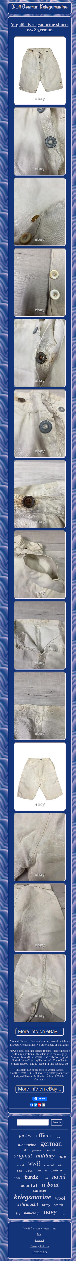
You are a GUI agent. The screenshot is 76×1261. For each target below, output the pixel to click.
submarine (26, 1144)
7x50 (58, 1137)
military (45, 1155)
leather (42, 1170)
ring (17, 1213)
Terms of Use (39, 1252)
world (20, 1165)
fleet (26, 1150)
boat (17, 1178)
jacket (25, 1135)
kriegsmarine (32, 1197)
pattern (56, 1170)
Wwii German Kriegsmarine (40, 1228)
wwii (34, 1163)
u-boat (50, 1184)
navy (50, 1211)
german (51, 1143)
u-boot (29, 1170)
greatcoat (50, 1149)
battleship (32, 1213)
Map (39, 1234)
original (23, 1156)
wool (60, 1198)
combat (49, 1165)
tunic (31, 1177)
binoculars (39, 1190)
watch (58, 1205)
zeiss (60, 1165)
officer (43, 1135)
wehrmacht (27, 1204)
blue (19, 1170)
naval (58, 1176)
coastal (29, 1186)
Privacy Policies (39, 1246)
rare (62, 1156)
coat (63, 1214)
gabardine (36, 1150)
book (45, 1178)
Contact (39, 1240)
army (46, 1205)
